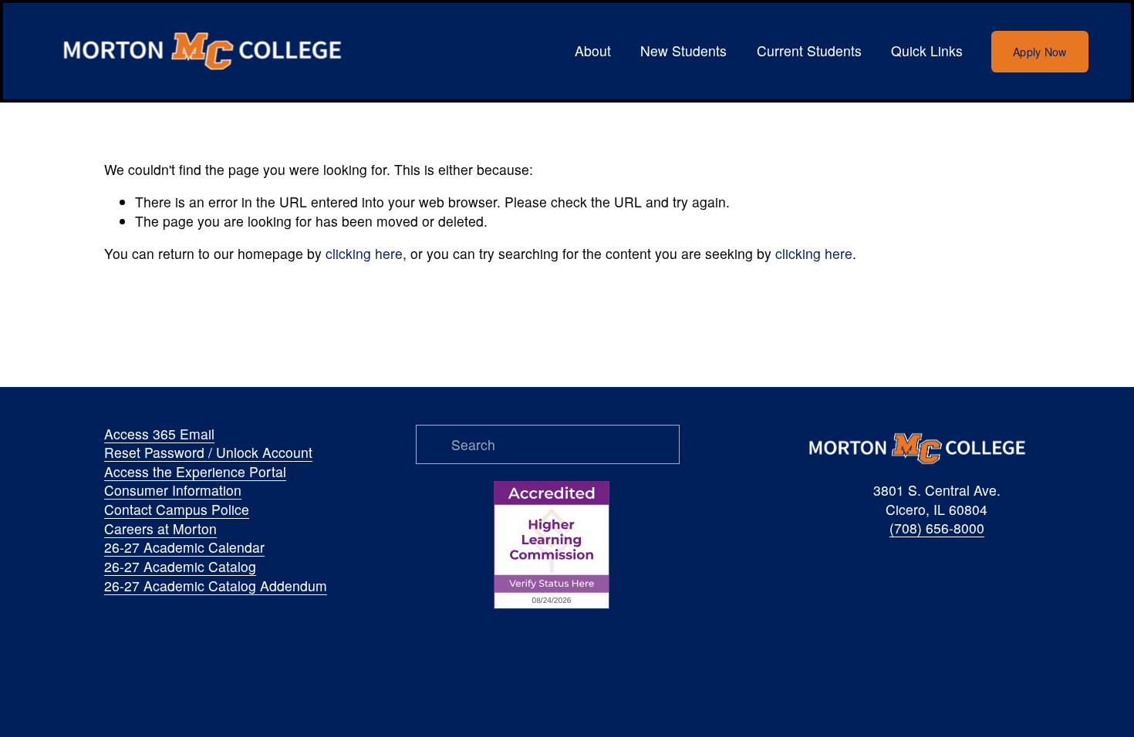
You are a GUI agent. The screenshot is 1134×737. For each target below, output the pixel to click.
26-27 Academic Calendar (184, 547)
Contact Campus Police (176, 509)
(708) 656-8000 (936, 528)
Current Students (809, 50)
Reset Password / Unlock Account (208, 452)
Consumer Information (172, 490)
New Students (683, 50)
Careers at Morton (160, 529)
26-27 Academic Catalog (180, 566)
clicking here (364, 253)
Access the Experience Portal (195, 472)
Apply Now (1040, 51)
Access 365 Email (159, 434)
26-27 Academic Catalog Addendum (215, 586)
